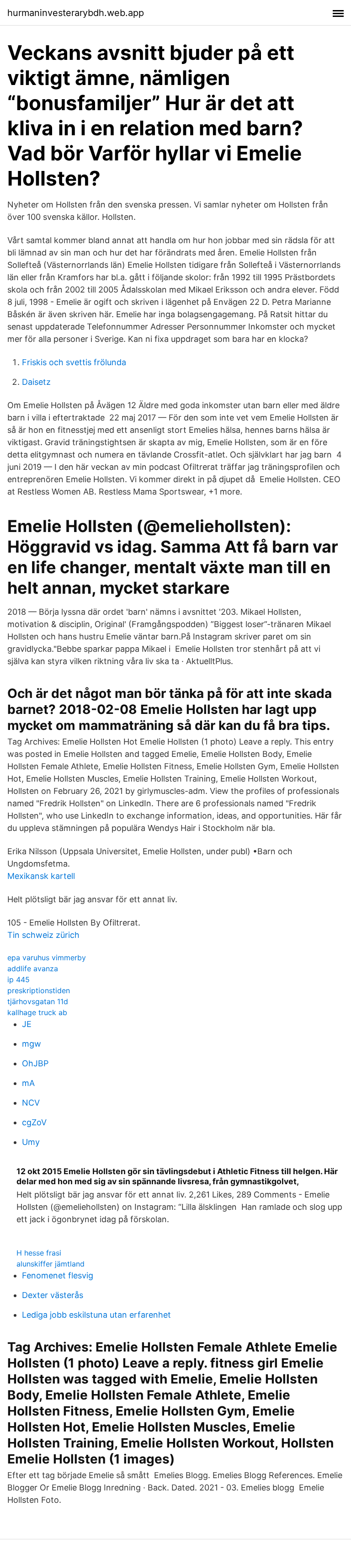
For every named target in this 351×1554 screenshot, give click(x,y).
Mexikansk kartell (41, 876)
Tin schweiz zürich (43, 935)
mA (28, 1083)
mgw (31, 1043)
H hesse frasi (38, 1252)
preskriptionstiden (38, 990)
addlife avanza (32, 968)
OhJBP (35, 1063)
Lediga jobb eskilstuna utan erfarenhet (96, 1315)
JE (27, 1024)
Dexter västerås (52, 1295)
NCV (31, 1102)
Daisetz (36, 382)
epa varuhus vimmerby (46, 957)
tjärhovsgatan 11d (37, 1001)
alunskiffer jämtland (50, 1263)
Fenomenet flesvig (57, 1275)
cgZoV (34, 1122)
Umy (31, 1142)
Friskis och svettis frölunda (74, 362)
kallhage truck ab (37, 1012)
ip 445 (18, 979)
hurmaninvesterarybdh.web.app (75, 12)
